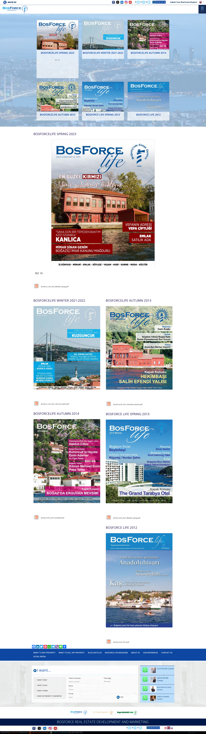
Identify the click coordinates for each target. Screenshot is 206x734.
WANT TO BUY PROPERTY (44, 652)
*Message (107, 678)
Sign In (192, 733)
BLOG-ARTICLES (95, 652)
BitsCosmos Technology (40, 732)
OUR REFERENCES (150, 652)
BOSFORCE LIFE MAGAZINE (116, 652)
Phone (70, 686)
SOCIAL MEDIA (39, 656)
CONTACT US (166, 652)
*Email (70, 693)
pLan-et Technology (60, 732)
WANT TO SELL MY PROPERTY (72, 652)
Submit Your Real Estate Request (183, 2)
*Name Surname (74, 678)
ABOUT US (135, 652)
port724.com (14, 732)
